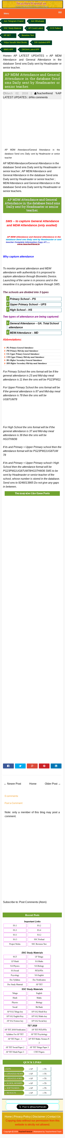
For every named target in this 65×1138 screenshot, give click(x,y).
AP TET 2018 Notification (15, 1030)
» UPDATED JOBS (13, 1078)
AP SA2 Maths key (39, 1016)
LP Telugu (39, 957)
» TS (44, 1069)
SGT (15, 957)
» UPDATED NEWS (14, 1073)
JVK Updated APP (42, 42)
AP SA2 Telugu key (15, 1012)
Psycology (15, 975)
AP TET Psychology (39, 1034)
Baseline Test (28, 35)
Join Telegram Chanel (14, 21)
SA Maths (39, 961)
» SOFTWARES (12, 1088)
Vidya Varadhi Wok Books (15, 42)
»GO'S (8, 1069)
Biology (39, 1002)
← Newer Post (12, 783)
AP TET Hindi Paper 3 (15, 1052)
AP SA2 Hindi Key (39, 1012)
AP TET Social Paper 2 (15, 1047)
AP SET (7, 35)
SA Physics (15, 966)
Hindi (15, 998)
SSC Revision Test (39, 944)
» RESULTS (10, 1093)
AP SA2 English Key (15, 1016)
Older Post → (53, 783)
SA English (39, 975)
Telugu (15, 993)
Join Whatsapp (37, 21)
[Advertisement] (32, 124)
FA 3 (15, 930)
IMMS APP (8, 49)
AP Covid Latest (35, 28)
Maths (39, 998)
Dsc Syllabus (15, 980)
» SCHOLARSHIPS (13, 1083)
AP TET (39, 984)
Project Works (14, 944)
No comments (39, 97)
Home (32, 783)
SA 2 (39, 935)
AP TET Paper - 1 (15, 1039)
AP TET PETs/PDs (39, 1030)
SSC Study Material (12, 28)
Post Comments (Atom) (32, 902)
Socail (14, 1007)
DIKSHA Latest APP (30, 49)
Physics (15, 1002)
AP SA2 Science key (15, 1021)
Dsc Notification (39, 980)
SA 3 (15, 939)
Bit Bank (39, 1007)
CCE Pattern (55, 28)
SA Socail (15, 970)
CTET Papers (39, 1052)
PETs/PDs (39, 970)
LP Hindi (15, 961)
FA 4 (39, 930)
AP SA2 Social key (39, 1021)
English (39, 993)
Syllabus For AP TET (15, 1034)
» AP (31, 1069)
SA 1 (15, 935)
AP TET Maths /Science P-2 (39, 1041)
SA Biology (39, 966)
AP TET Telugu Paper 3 (39, 1047)
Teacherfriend (44, 93)
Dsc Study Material (15, 984)
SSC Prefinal (39, 939)
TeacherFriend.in (25, 1132)
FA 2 (39, 925)
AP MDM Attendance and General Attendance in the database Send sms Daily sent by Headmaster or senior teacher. (32, 80)
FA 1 (15, 925)
